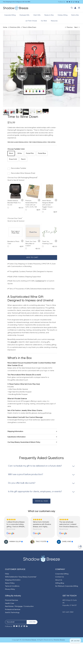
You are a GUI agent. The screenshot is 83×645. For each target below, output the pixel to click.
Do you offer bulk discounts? (21, 483)
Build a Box (75, 15)
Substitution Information (16, 437)
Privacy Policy (10, 589)
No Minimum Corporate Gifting (66, 586)
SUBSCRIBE (32, 622)
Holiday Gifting (62, 15)
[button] (3, 546)
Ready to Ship (49, 15)
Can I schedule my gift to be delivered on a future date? (35, 466)
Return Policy (9, 583)
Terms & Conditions (12, 586)
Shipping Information (15, 431)
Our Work (44, 21)
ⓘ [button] (22, 200)
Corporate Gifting (10, 15)
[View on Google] (10, 533)
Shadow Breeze (30, 640)
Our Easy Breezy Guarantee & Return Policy (23, 442)
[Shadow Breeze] (15, 8)
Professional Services (12, 609)
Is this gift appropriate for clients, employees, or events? (35, 492)
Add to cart (32, 257)
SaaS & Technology (12, 612)
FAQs (7, 574)
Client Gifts (36, 15)
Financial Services (11, 600)
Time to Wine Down (29, 27)
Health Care (9, 603)
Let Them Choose (31, 21)
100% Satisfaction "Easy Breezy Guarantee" (21, 577)
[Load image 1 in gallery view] (41, 68)
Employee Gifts (24, 15)
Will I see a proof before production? (25, 474)
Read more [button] (11, 529)
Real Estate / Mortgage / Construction (19, 606)
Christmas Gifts (14, 27)
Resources (54, 21)
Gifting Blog (59, 583)
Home (5, 27)
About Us (58, 580)
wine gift (14, 342)
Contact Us (39, 281)
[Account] (74, 8)
